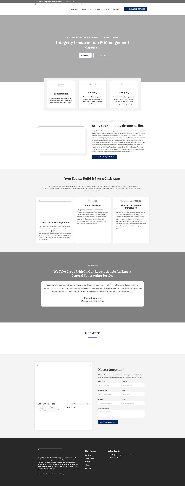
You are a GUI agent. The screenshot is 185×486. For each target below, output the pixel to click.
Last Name (125, 381)
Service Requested (104, 408)
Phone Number (102, 390)
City (123, 399)
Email (123, 390)
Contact (116, 9)
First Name (101, 381)
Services (74, 9)
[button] (135, 9)
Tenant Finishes (92, 205)
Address (100, 399)
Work (97, 9)
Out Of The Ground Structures (131, 206)
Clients (106, 9)
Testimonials (86, 9)
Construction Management (55, 222)
